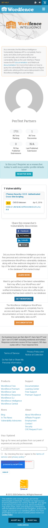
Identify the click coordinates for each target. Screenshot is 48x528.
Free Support (31, 392)
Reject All (32, 520)
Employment (30, 420)
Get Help (5, 2)
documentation (21, 62)
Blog (3, 414)
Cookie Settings (23, 525)
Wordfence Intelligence (11, 401)
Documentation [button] (24, 323)
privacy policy (18, 457)
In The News (6, 417)
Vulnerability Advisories (11, 420)
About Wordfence (33, 414)
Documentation (32, 386)
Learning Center (32, 389)
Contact (28, 423)
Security (28, 426)
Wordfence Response (11, 395)
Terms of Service (11, 353)
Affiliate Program (32, 417)
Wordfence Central (9, 404)
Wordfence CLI (7, 398)
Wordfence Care (8, 392)
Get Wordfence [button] (24, 299)
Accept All (16, 520)
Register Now (24, 174)
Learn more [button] (24, 275)
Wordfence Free (8, 386)
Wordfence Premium (10, 389)
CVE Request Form (33, 429)
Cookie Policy (7, 515)
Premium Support (33, 395)
